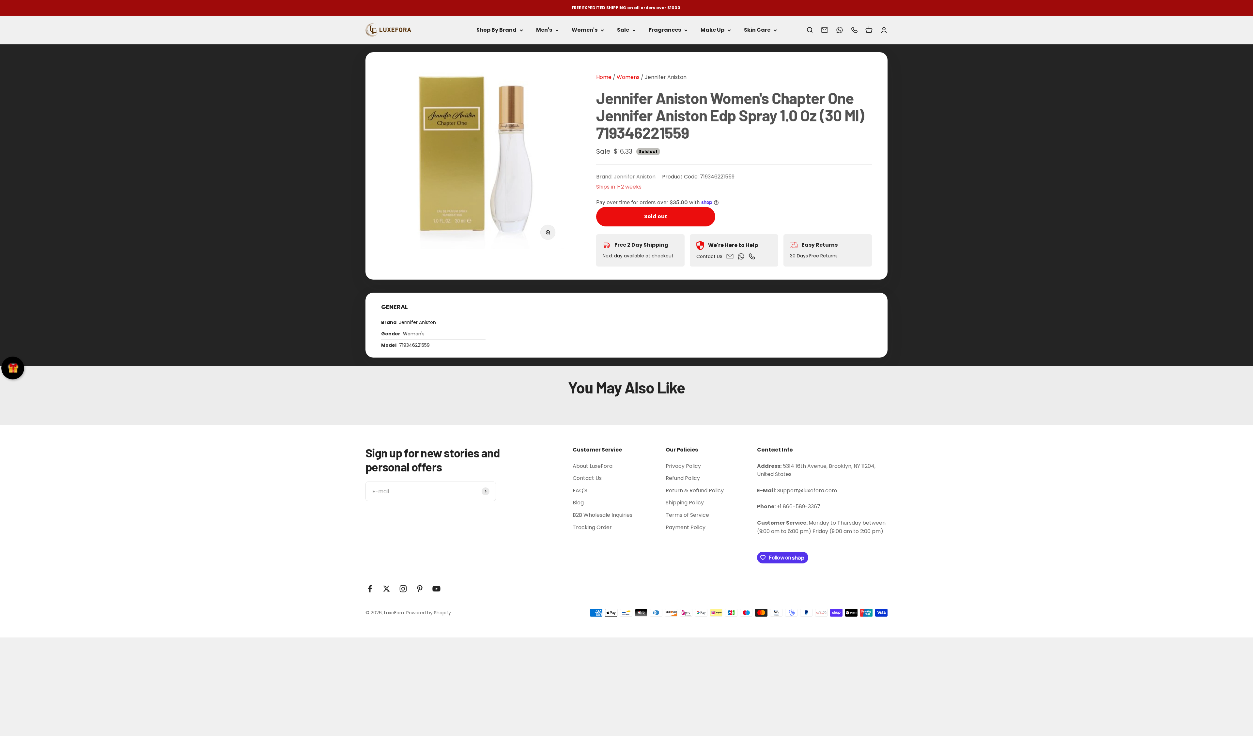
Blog (578, 502)
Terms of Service (687, 515)
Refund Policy (683, 478)
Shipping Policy (685, 502)
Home (603, 77)
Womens (627, 77)
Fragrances (665, 30)
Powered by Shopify (428, 612)
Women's (584, 30)
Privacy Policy (683, 466)
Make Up (712, 30)
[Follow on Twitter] (386, 588)
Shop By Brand (496, 30)
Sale (623, 30)
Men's (544, 30)
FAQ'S (580, 490)
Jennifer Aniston (666, 77)
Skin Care (757, 30)
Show (12, 368)
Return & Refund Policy (695, 490)
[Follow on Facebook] (369, 588)
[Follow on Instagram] (403, 588)
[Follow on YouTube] (436, 588)
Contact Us (587, 478)
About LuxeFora (592, 466)
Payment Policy (685, 527)
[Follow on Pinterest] (419, 588)
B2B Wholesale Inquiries (602, 515)
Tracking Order (592, 527)
